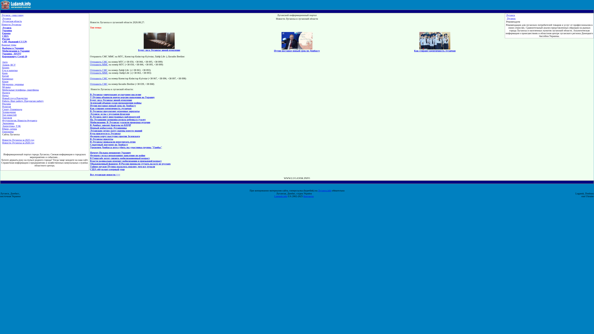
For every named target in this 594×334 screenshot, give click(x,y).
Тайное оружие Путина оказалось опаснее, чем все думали (122, 166)
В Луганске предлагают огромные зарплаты (115, 111)
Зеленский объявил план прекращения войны (116, 103)
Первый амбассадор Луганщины (108, 128)
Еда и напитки (10, 70)
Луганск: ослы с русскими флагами (110, 114)
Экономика (8, 123)
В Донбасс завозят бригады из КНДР (110, 125)
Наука (5, 95)
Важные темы (9, 45)
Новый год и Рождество (15, 98)
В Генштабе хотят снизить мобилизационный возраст (120, 158)
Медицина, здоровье (13, 84)
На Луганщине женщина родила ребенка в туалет (118, 119)
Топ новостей (9, 115)
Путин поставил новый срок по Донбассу (113, 105)
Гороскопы (8, 131)
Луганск (6, 18)
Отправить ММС (99, 64)
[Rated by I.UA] (300, 187)
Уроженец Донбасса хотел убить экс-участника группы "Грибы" (126, 147)
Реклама (6, 104)
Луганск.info (324, 190)
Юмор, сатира (9, 129)
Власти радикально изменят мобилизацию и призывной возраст (126, 161)
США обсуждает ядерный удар (107, 169)
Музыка (6, 87)
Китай (5, 76)
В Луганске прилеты (101, 139)
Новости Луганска (11, 24)
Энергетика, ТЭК (11, 126)
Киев (5, 73)
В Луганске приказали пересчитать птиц (113, 142)
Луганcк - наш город (12, 15)
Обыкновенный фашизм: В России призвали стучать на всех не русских (130, 164)
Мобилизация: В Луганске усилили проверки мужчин (120, 122)
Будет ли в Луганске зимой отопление (111, 100)
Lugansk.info (280, 196)
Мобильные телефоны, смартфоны (20, 90)
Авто (5, 62)
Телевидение (9, 112)
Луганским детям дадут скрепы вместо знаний (116, 130)
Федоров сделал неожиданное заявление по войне (117, 155)
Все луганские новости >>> (105, 174)
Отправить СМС (99, 61)
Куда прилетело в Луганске (105, 133)
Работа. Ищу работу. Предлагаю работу (23, 101)
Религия (6, 106)
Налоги (6, 92)
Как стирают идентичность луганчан (110, 108)
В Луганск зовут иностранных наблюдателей (115, 117)
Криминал (7, 78)
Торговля (7, 117)
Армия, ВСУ (9, 65)
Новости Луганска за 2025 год (18, 140)
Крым (5, 81)
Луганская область (12, 21)
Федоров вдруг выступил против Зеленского (115, 136)
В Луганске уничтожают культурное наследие (115, 94)
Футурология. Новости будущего (19, 120)
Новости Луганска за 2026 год (18, 142)
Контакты (308, 196)
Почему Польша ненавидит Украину (110, 152)
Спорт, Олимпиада (12, 109)
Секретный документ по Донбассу (109, 144)
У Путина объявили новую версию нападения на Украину (122, 97)
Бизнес (5, 67)
